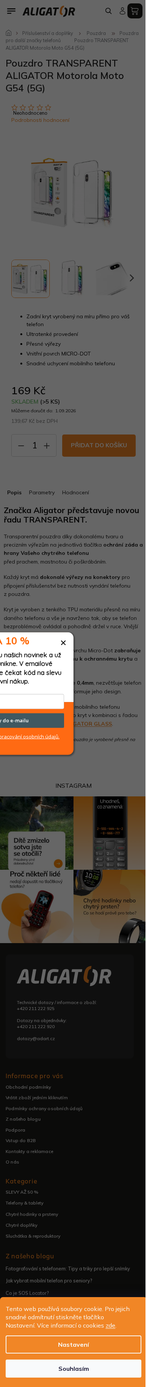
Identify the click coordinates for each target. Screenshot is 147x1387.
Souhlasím (73, 1368)
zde (110, 1325)
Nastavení (73, 1344)
